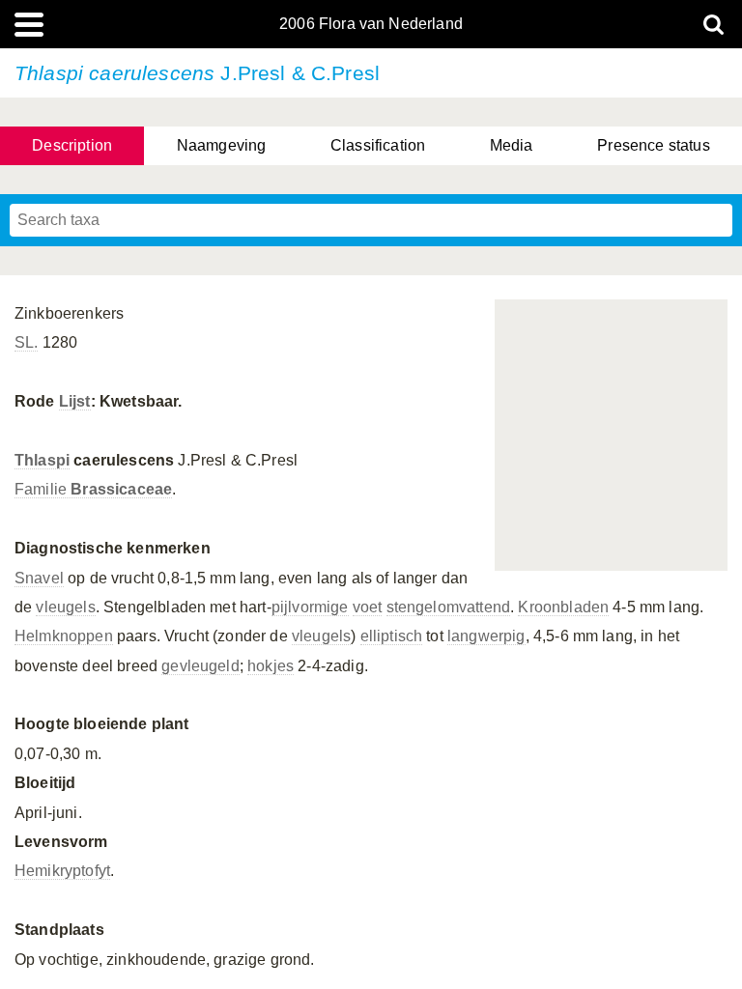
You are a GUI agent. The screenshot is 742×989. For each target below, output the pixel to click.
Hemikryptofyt (62, 870)
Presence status (653, 145)
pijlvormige (310, 607)
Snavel (39, 578)
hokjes (270, 666)
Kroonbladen (563, 607)
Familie (93, 489)
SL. (26, 342)
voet (368, 607)
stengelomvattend (448, 607)
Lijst (75, 401)
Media (511, 145)
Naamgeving (222, 145)
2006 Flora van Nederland (371, 24)
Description (72, 145)
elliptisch (391, 636)
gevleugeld (200, 666)
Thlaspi (42, 460)
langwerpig (486, 636)
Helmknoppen (63, 636)
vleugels (65, 607)
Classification (377, 145)
